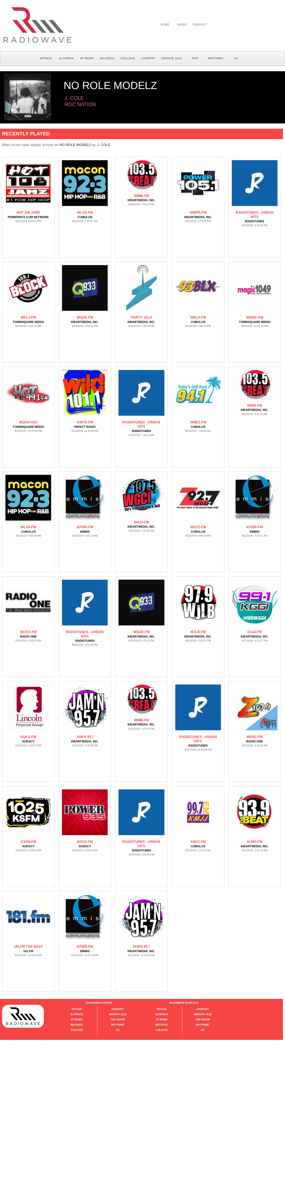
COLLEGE (128, 58)
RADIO (182, 24)
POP (195, 58)
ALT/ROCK (66, 58)
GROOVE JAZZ (171, 58)
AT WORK (87, 58)
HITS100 (46, 58)
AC (236, 58)
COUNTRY (148, 58)
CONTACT (200, 24)
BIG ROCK (107, 58)
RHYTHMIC (215, 58)
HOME (165, 24)
